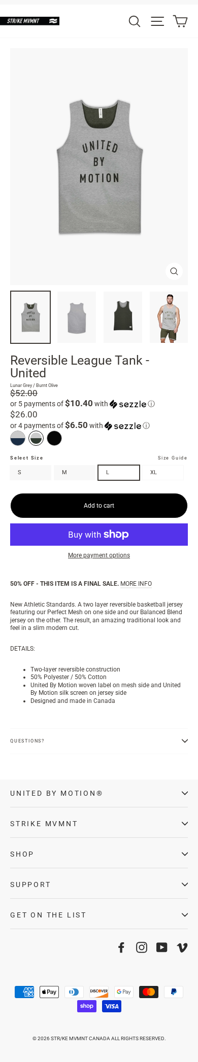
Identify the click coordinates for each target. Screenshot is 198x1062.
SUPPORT (30, 884)
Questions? (27, 741)
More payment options (99, 555)
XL (153, 472)
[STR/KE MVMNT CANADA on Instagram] (141, 947)
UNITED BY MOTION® (57, 793)
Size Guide (173, 458)
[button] (99, 404)
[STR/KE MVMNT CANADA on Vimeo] (182, 947)
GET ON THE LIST (48, 915)
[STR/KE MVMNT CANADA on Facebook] (121, 947)
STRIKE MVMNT (44, 824)
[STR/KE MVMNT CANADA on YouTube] (162, 947)
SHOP (22, 854)
